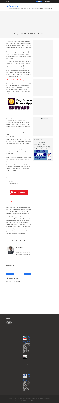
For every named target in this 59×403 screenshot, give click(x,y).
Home (32, 8)
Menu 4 (50, 8)
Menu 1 (36, 8)
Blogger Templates (39, 398)
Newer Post (10, 274)
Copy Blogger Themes (30, 398)
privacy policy (47, 1)
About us (39, 1)
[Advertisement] (29, 23)
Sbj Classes (12, 6)
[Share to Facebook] (8, 240)
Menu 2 (40, 8)
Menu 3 (45, 8)
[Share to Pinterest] (16, 240)
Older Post (28, 274)
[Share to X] (12, 240)
